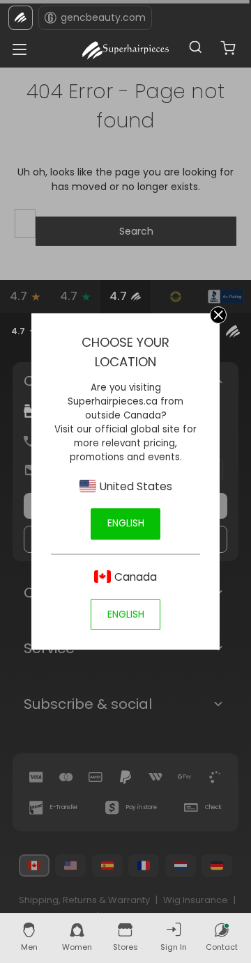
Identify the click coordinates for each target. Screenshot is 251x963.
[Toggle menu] (15, 45)
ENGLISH (125, 523)
